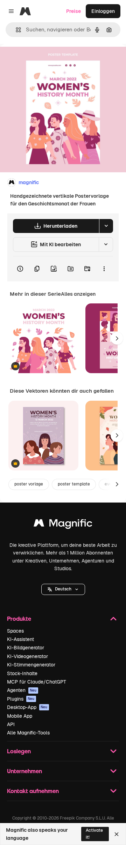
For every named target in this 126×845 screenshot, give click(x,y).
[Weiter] (117, 338)
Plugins (21, 699)
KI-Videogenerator (27, 656)
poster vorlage (28, 484)
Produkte (19, 618)
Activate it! (94, 834)
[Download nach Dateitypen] (106, 226)
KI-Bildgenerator (25, 647)
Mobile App (19, 716)
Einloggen (103, 11)
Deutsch (63, 589)
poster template (74, 484)
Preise (73, 11)
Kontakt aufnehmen (33, 790)
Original (45, 59)
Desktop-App (27, 707)
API (11, 724)
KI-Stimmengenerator (31, 665)
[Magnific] (63, 524)
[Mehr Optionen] (104, 269)
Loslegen (19, 751)
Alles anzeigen (78, 294)
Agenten (22, 690)
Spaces (15, 631)
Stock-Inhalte (22, 673)
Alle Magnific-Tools (28, 733)
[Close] (116, 834)
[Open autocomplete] (15, 29)
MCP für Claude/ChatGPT (36, 682)
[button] (63, 589)
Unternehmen (24, 771)
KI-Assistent (20, 639)
